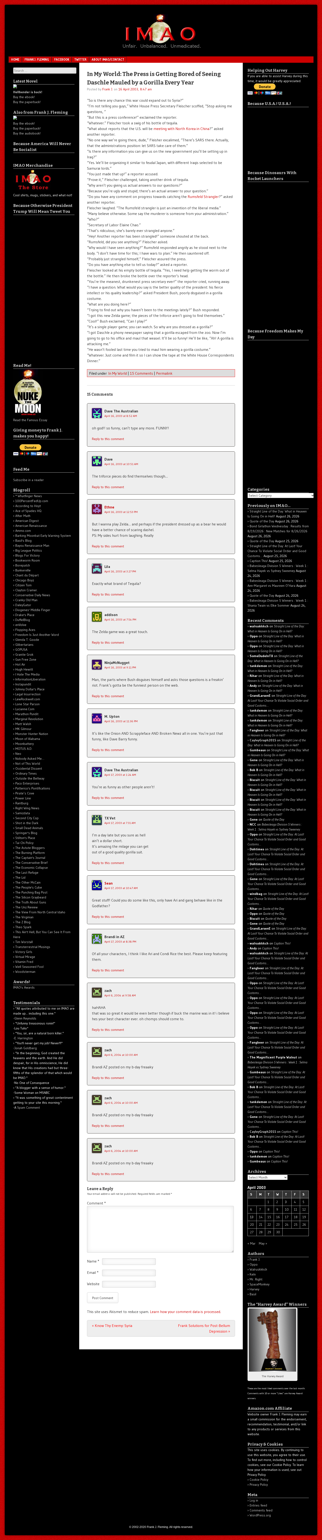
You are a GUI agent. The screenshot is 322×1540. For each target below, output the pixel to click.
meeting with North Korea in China (181, 128)
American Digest (27, 521)
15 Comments (141, 373)
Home (15, 59)
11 (295, 1209)
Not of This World (27, 763)
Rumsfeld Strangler (203, 196)
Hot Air (20, 664)
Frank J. (107, 89)
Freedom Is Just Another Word (37, 635)
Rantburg (21, 803)
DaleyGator (23, 605)
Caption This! (259, 561)
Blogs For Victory (27, 555)
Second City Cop (27, 818)
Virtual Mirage (25, 957)
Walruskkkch (258, 1269)
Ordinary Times (26, 773)
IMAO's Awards (24, 987)
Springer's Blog (26, 833)
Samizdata (22, 813)
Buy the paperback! (27, 102)
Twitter (80, 59)
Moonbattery (24, 744)
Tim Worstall (24, 942)
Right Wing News (27, 808)
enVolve (20, 625)
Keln (253, 1274)
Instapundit (23, 684)
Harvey (254, 1289)
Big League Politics (28, 550)
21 (260, 1224)
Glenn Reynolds (25, 1018)
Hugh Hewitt (24, 669)
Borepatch (22, 565)
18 (295, 1217)
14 (261, 1217)
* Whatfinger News (28, 496)
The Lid (20, 877)
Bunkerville (23, 570)
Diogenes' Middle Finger (32, 610)
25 (295, 1224)
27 (252, 1232)
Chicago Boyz (24, 580)
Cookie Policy (259, 1479)
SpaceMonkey (259, 1284)
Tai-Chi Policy (24, 843)
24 (287, 1224)
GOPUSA (21, 649)
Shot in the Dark (26, 823)
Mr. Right (256, 1279)
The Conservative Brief (31, 862)
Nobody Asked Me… (29, 758)
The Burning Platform (30, 853)
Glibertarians (24, 644)
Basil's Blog (23, 540)
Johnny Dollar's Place (30, 689)
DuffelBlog (22, 620)
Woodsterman (25, 971)
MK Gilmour (23, 729)
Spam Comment (28, 1107)
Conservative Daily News (32, 595)
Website (93, 1283)
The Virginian (24, 917)
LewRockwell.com (27, 699)
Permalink (164, 373)
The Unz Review (26, 907)
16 (278, 1217)
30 (278, 1232)
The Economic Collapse (31, 867)
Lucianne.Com (24, 709)
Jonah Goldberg (25, 1048)
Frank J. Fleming (37, 59)
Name (93, 1261)
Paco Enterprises (27, 783)
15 (269, 1217)
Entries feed (258, 1505)
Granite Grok (24, 654)
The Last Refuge (26, 872)
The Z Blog (22, 922)
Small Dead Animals (29, 828)
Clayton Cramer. (26, 590)
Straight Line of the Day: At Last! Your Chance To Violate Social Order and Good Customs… (277, 551)
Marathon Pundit (26, 714)
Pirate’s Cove (24, 793)
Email (93, 1272)
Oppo (254, 1264)
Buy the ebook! (24, 97)
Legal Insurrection (28, 694)
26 (304, 1224)
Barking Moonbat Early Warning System (43, 535)
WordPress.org (260, 1515)
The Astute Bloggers (30, 848)
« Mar (252, 1243)
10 (287, 1209)
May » (263, 1243)
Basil (253, 1294)
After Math (22, 516)
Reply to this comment (108, 439)
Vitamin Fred (24, 962)
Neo (18, 753)
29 (269, 1232)
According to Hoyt (28, 506)
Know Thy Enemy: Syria (112, 1325)
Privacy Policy (259, 1484)
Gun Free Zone (25, 659)
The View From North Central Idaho (40, 912)
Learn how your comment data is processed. (185, 1311)
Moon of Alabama (27, 739)
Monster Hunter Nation (31, 734)
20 (252, 1224)
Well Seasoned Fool (29, 967)
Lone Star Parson (27, 704)
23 (278, 1224)
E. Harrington (23, 1038)
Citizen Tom (23, 585)
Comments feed (261, 1510)
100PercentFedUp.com (31, 501)
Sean (108, 883)
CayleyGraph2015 (263, 740)
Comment (96, 1203)
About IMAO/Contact (108, 59)
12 (304, 1209)
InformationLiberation (30, 679)
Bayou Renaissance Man (32, 545)
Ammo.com (23, 531)
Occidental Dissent (28, 768)
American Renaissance (31, 526)
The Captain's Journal (30, 858)
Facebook (61, 59)
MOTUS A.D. (23, 749)
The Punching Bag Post (31, 892)
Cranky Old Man (26, 600)
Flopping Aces (25, 630)
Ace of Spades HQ (28, 511)
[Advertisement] (32, 286)
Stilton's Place (25, 838)
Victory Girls (23, 952)
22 (269, 1224)
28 (261, 1232)
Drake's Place (24, 615)
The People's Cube (28, 887)
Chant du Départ (27, 575)
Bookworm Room (27, 560)
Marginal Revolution (29, 719)
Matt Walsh (23, 724)
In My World (117, 373)
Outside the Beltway (29, 778)
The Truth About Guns (30, 902)
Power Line (23, 798)
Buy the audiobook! (27, 133)
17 (287, 1217)
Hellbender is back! (27, 92)
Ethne (109, 507)
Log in (254, 1500)
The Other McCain (28, 882)
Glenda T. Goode (27, 640)
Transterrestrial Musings (32, 947)
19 (304, 1217)
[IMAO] (161, 48)
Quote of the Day (262, 521)
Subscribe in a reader (28, 480)
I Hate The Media (27, 674)
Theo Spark (23, 927)
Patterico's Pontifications (32, 788)
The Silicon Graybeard (30, 897)
